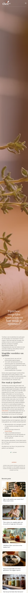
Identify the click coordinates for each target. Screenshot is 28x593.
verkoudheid (5, 410)
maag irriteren (8, 431)
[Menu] (25, 3)
